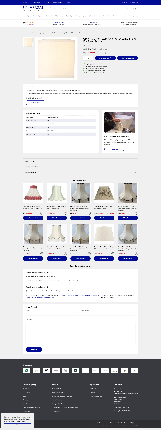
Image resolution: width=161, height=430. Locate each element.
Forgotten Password (96, 396)
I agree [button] (17, 424)
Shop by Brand (133, 16)
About (25, 2)
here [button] (23, 421)
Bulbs (114, 16)
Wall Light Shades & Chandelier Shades (71, 33)
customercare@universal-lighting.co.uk (126, 393)
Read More (114, 149)
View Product (33, 218)
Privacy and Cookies (58, 404)
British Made (97, 16)
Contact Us (69, 2)
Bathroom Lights (81, 16)
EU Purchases (56, 411)
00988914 (128, 407)
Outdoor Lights (37, 16)
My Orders (93, 392)
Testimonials (27, 400)
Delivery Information (58, 392)
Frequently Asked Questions (31, 408)
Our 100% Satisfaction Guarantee (62, 396)
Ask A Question (35, 103)
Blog (24, 396)
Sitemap (135, 423)
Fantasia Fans (107, 16)
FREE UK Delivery (58, 22)
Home (25, 33)
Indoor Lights (27, 16)
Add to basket (104, 58)
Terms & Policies (56, 388)
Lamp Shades (52, 33)
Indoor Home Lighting (37, 33)
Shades (90, 16)
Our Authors (26, 392)
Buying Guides (57, 2)
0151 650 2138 (132, 24)
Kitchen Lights (69, 16)
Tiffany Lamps (59, 16)
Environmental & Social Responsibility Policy (65, 408)
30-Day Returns (92, 22)
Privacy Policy (122, 425)
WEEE (47, 2)
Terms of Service (131, 425)
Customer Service (36, 2)
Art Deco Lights (48, 16)
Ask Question (34, 349)
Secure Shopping (57, 400)
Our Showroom (27, 404)
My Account (93, 388)
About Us (26, 388)
